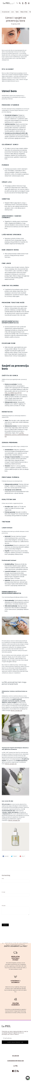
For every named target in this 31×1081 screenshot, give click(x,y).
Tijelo (17, 12)
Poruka (3, 905)
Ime (3, 878)
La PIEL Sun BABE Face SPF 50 (16, 392)
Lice (12, 12)
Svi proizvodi (5, 12)
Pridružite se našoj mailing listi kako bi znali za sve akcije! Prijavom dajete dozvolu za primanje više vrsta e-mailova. (15, 1033)
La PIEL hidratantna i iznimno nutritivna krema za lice (16, 434)
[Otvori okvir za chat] (28, 1078)
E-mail (3, 892)
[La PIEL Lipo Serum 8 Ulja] (15, 849)
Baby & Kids (24, 12)
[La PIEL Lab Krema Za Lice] (15, 741)
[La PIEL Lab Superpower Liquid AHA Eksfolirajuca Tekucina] (15, 794)
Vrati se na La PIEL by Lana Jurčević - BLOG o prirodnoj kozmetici (17, 943)
